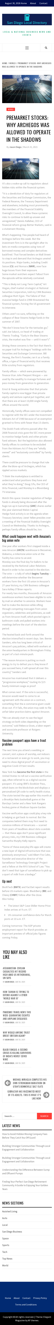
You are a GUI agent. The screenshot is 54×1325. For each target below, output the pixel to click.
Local (5, 1225)
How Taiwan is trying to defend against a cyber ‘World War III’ (16, 995)
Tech (4, 1252)
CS (11, 266)
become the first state (29, 772)
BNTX (17, 887)
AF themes (33, 1320)
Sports (5, 1245)
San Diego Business (12, 1231)
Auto (4, 1218)
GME (33, 506)
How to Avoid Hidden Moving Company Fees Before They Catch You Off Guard (24, 1135)
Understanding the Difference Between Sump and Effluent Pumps (26, 1171)
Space (5, 1238)
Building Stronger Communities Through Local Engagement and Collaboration (26, 1147)
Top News (7, 1258)
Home (24, 3)
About (33, 3)
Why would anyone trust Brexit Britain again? (16, 1034)
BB (44, 891)
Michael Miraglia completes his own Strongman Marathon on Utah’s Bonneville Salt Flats (30, 1083)
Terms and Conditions (26, 1304)
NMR (31, 266)
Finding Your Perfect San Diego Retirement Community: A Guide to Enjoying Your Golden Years (25, 1185)
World (11, 109)
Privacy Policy (40, 1298)
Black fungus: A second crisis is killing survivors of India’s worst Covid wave (17, 1054)
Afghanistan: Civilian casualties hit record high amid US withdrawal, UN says (17, 973)
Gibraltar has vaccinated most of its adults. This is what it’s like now (24, 1095)
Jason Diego (15, 147)
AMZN (20, 550)
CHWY (14, 895)
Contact (43, 3)
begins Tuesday (40, 573)
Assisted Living (9, 1211)
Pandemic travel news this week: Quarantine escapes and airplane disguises (17, 1015)
